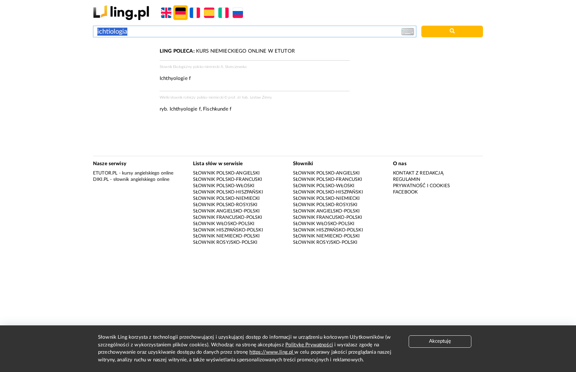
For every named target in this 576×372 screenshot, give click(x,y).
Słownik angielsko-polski (226, 211)
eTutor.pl (105, 173)
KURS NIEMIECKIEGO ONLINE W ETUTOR (227, 51)
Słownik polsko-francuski (227, 179)
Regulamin (406, 179)
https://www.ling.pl (271, 352)
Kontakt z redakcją (418, 173)
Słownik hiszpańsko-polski (228, 230)
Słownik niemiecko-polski (226, 236)
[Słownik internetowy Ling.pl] (121, 12)
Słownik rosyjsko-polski (225, 242)
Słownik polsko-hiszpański (228, 192)
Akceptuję (440, 341)
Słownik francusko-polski (227, 217)
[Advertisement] (123, 73)
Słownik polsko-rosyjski (225, 204)
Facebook (405, 192)
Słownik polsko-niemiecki (226, 198)
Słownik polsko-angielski (226, 173)
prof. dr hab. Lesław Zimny (250, 97)
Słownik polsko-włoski (223, 186)
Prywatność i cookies (421, 186)
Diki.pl (101, 179)
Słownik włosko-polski (223, 223)
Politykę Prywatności (309, 344)
